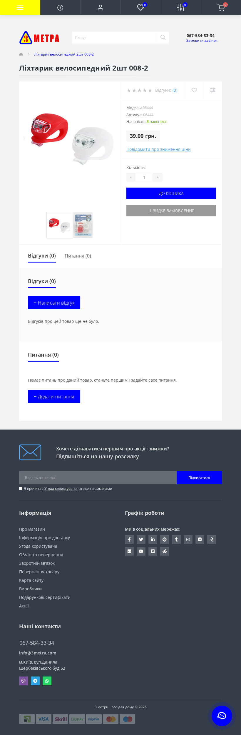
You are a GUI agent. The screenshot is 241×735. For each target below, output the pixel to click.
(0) (175, 90)
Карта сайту (31, 580)
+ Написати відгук (54, 303)
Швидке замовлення (171, 210)
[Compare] (212, 90)
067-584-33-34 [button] (36, 642)
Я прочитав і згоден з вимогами (68, 488)
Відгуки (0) (42, 255)
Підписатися (199, 477)
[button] (100, 7)
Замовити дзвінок (201, 40)
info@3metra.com (37, 653)
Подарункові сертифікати (45, 597)
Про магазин (32, 529)
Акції (24, 606)
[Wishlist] (194, 90)
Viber (23, 680)
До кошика (171, 193)
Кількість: (136, 167)
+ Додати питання (54, 396)
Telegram (35, 680)
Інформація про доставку (44, 537)
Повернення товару (39, 571)
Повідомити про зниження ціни (158, 149)
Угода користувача (60, 488)
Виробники (30, 589)
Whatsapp (47, 680)
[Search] (163, 38)
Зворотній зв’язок (37, 563)
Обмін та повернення (41, 554)
